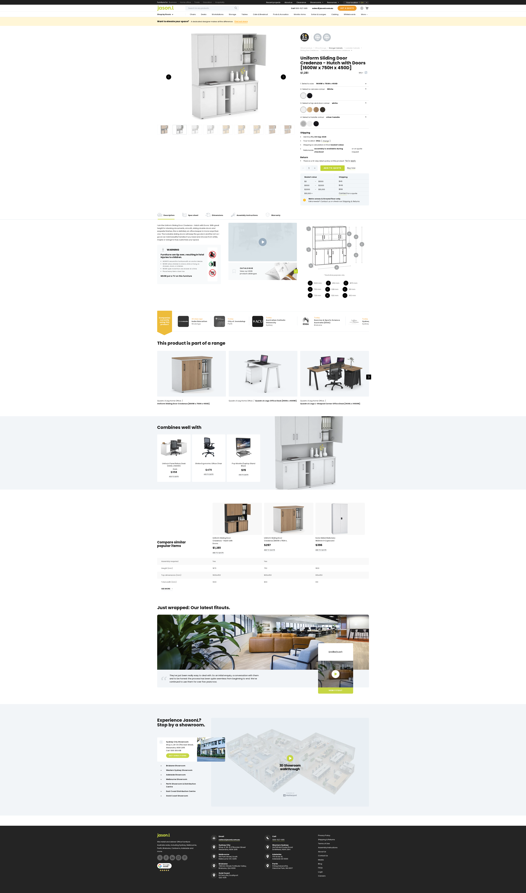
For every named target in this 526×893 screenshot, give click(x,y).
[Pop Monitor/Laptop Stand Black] (243, 447)
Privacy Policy (324, 835)
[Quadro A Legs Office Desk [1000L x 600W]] (263, 374)
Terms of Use (324, 844)
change (326, 141)
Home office (185, 2)
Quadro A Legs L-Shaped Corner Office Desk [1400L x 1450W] (330, 403)
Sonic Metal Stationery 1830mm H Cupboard (325, 539)
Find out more (241, 21)
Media (321, 860)
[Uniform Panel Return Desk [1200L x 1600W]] (174, 447)
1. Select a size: (319, 83)
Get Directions (177, 755)
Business (173, 2)
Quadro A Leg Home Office (169, 400)
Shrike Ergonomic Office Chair (208, 463)
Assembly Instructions (327, 847)
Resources (332, 2)
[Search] (236, 8)
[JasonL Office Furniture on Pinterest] (184, 857)
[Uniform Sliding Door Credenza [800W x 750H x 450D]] (191, 374)
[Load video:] (262, 242)
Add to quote (332, 168)
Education (207, 2)
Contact (343, 193)
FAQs (320, 868)
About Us (322, 852)
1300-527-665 (301, 8)
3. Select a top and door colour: (319, 103)
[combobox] (212, 8)
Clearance (301, 2)
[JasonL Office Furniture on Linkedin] (172, 857)
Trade (197, 2)
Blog (320, 864)
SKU (360, 72)
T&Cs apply (350, 160)
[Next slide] (368, 377)
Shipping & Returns (326, 840)
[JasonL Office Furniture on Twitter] (160, 857)
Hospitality (219, 2)
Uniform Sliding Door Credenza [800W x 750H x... (276, 539)
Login (320, 872)
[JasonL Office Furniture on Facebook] (166, 857)
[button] (367, 8)
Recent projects (273, 2)
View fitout (335, 690)
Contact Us (323, 856)
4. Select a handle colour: (320, 117)
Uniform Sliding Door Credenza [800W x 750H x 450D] (183, 403)
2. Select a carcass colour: (316, 89)
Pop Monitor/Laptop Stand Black (243, 464)
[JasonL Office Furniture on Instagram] (178, 857)
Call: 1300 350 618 (173, 750)
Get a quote (347, 8)
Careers (322, 876)
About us (288, 2)
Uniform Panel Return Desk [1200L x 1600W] (174, 464)
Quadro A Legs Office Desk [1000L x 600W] (276, 400)
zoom (226, 77)
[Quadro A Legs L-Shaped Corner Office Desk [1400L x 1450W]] (334, 374)
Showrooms (315, 2)
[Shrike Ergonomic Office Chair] (208, 447)
